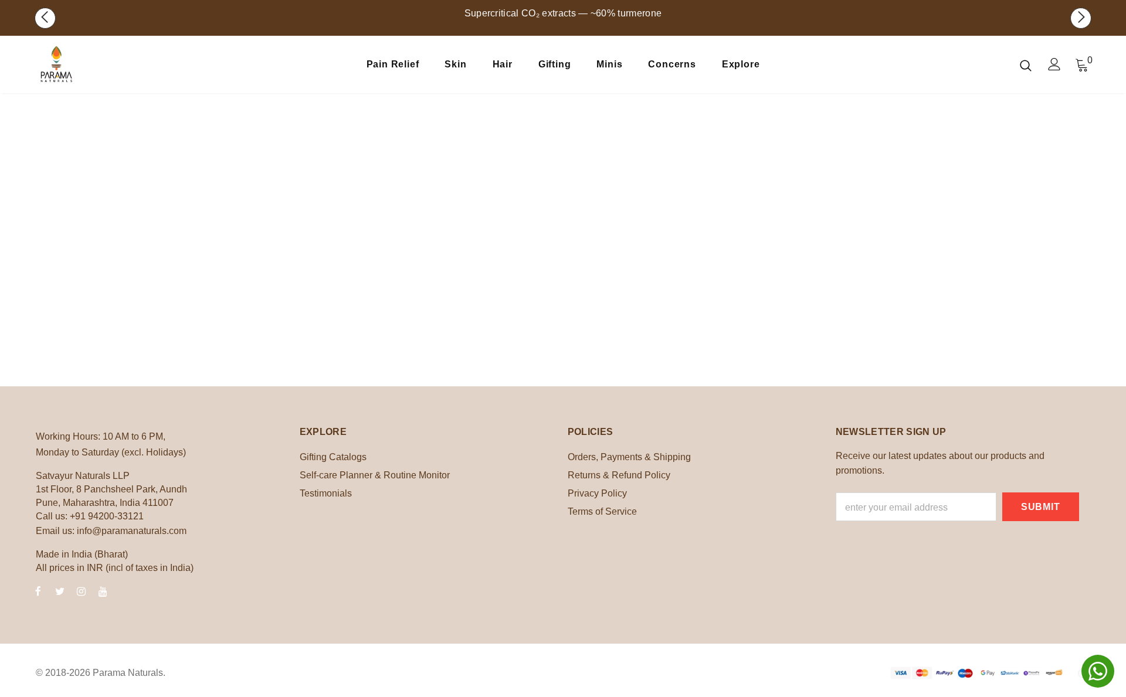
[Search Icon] (1026, 65)
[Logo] (105, 65)
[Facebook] (38, 590)
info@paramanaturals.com (131, 531)
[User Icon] (1054, 64)
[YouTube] (103, 590)
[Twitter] (59, 590)
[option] (563, 26)
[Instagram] (81, 590)
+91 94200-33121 (107, 516)
